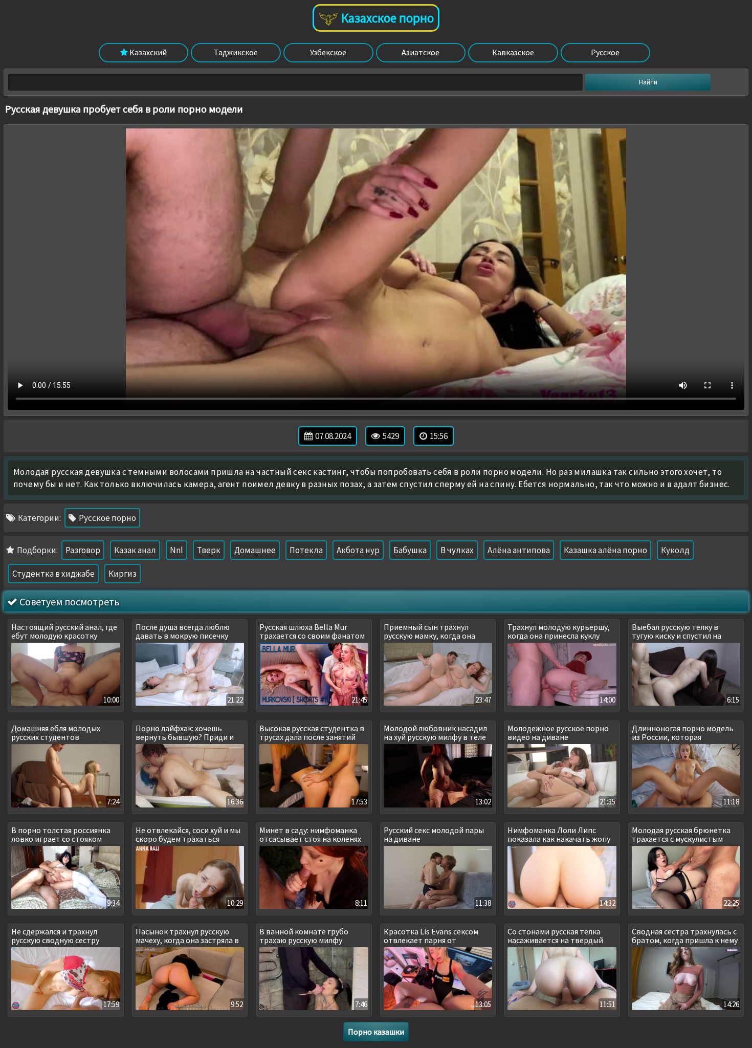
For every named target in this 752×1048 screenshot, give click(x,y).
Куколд (675, 550)
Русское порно (106, 517)
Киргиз (122, 573)
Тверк (208, 550)
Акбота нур (358, 550)
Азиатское (420, 52)
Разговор (82, 550)
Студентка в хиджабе (53, 573)
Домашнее (255, 550)
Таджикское (236, 52)
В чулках (457, 550)
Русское (605, 52)
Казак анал (135, 550)
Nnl (176, 550)
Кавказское (513, 52)
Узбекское (328, 52)
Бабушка (410, 550)
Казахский (147, 52)
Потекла (306, 550)
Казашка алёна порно (605, 550)
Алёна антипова (519, 550)
